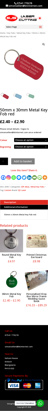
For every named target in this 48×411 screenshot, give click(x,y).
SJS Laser (22, 190)
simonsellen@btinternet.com (19, 346)
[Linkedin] (29, 177)
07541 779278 (12, 335)
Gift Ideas (25, 186)
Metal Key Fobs (23, 33)
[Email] (34, 177)
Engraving (5, 146)
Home (2, 33)
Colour (3, 140)
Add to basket (23, 161)
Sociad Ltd (36, 403)
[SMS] (39, 177)
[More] (45, 177)
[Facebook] (3, 177)
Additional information (16, 207)
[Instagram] (8, 177)
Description (10, 202)
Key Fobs (11, 33)
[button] (43, 44)
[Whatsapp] (13, 177)
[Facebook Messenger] (19, 177)
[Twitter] (24, 177)
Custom (7, 190)
